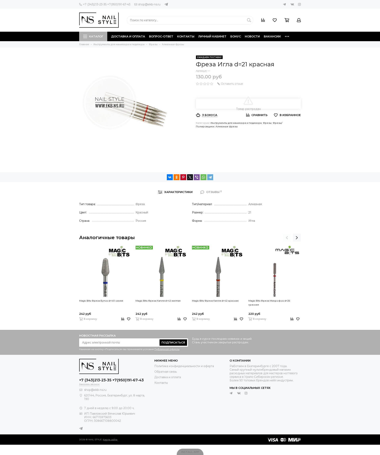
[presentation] (287, 238)
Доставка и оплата (128, 36)
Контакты (185, 36)
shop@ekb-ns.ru (149, 4)
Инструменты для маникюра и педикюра (236, 122)
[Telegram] (210, 177)
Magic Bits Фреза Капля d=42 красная (215, 300)
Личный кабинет (212, 36)
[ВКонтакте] (170, 177)
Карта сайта (110, 439)
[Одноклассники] (177, 177)
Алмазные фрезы (227, 126)
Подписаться (173, 342)
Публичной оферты (167, 349)
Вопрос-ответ (161, 36)
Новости (252, 36)
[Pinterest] (183, 177)
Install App (190, 451)
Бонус (235, 36)
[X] (190, 177)
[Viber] (197, 177)
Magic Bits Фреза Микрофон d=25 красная (269, 302)
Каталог (96, 36)
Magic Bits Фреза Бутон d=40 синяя (101, 300)
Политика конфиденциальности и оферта (184, 366)
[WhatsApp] (203, 177)
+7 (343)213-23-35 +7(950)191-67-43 (106, 4)
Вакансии (272, 36)
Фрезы (267, 122)
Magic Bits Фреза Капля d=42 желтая (158, 300)
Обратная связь (165, 371)
